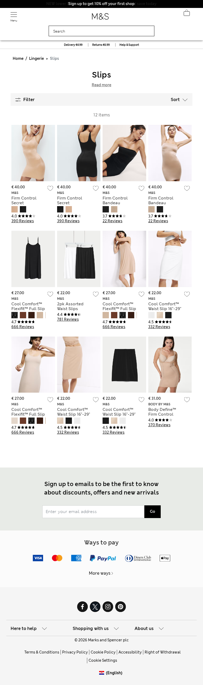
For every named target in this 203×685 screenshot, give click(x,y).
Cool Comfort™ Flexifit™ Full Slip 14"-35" (28, 308)
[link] (102, 673)
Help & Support (129, 45)
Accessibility (130, 652)
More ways (99, 573)
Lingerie (36, 58)
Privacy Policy (75, 652)
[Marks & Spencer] (100, 18)
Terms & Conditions (41, 652)
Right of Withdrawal (163, 652)
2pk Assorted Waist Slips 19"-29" (70, 308)
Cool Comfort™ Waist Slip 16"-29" (164, 306)
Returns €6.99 (101, 45)
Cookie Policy (103, 652)
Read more (101, 85)
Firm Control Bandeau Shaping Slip (115, 203)
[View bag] (186, 14)
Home (18, 58)
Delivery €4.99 (73, 45)
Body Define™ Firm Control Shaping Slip (162, 414)
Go (152, 511)
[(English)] (102, 677)
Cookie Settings (103, 660)
